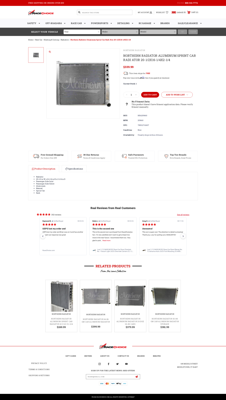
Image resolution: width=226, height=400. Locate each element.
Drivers (88, 356)
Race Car (76, 23)
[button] (177, 12)
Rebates (157, 356)
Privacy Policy (39, 363)
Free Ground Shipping (52, 154)
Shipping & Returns (39, 375)
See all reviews (183, 215)
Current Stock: (130, 84)
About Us (104, 356)
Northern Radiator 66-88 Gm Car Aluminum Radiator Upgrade (165, 321)
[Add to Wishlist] (72, 284)
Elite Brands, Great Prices (180, 158)
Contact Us (123, 356)
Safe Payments (136, 154)
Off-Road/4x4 (53, 23)
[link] (63, 250)
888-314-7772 (191, 3)
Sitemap (131, 397)
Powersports (99, 23)
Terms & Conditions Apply (94, 158)
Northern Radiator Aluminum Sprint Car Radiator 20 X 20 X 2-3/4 (61, 321)
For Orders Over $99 (49, 158)
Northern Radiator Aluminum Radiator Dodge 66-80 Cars (130, 321)
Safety (31, 23)
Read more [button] (106, 241)
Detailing (123, 23)
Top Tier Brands (178, 154)
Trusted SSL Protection (137, 158)
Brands (165, 23)
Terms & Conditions (39, 369)
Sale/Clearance (188, 23)
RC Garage (145, 23)
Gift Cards (70, 356)
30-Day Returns (91, 154)
